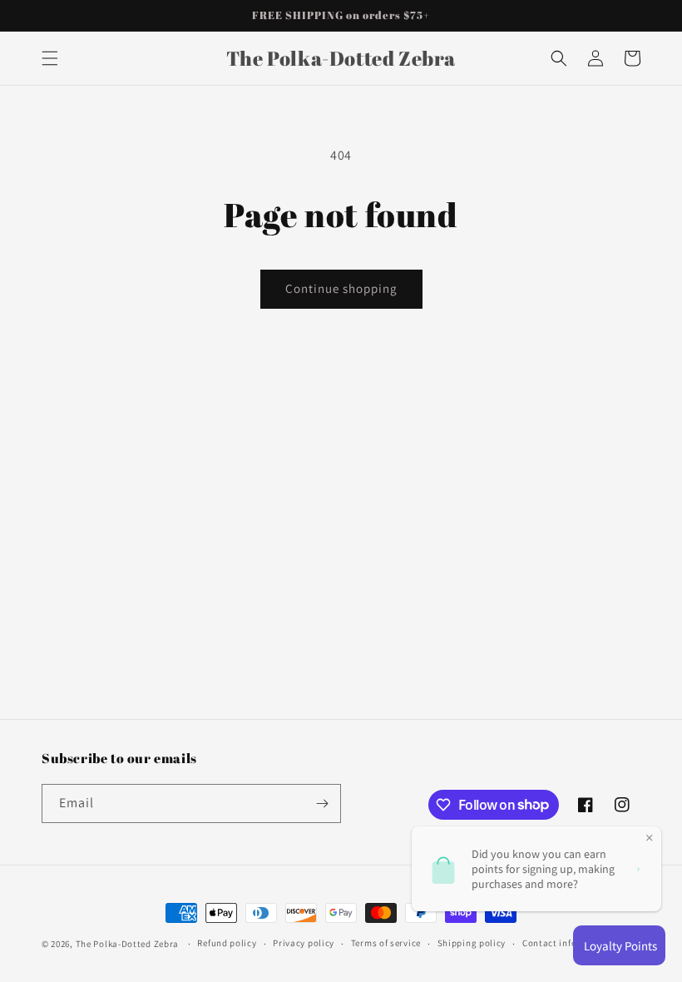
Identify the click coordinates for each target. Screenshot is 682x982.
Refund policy (226, 943)
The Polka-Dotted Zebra (127, 944)
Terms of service (386, 943)
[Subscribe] (322, 803)
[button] (50, 58)
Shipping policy (472, 943)
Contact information (567, 943)
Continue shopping (341, 288)
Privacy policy (303, 943)
